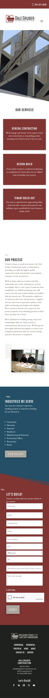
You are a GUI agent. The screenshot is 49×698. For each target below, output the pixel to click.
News (26, 649)
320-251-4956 (41, 4)
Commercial (18, 645)
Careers (30, 652)
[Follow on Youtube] (34, 685)
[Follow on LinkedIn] (19, 685)
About (33, 649)
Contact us (20, 652)
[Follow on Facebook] (14, 685)
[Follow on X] (29, 685)
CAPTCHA (10, 590)
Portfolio (17, 649)
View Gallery (15, 454)
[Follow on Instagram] (24, 685)
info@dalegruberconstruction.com (24, 669)
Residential (30, 645)
